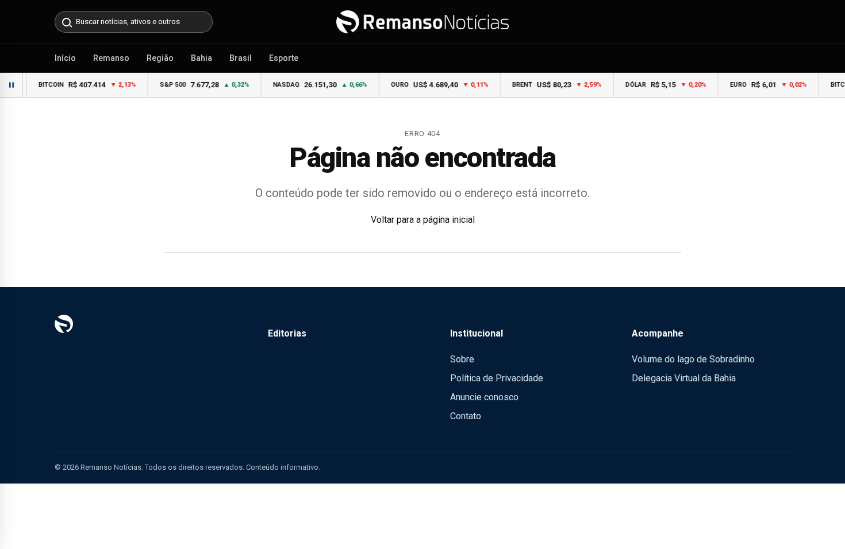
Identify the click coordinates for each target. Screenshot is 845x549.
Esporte (283, 58)
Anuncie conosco (484, 397)
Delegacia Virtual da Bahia (684, 378)
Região (160, 58)
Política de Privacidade (496, 378)
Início (65, 58)
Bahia (201, 58)
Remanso (111, 58)
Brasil (240, 58)
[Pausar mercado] (11, 85)
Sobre (462, 359)
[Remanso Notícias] (422, 21)
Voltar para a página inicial (423, 219)
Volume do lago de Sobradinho (693, 359)
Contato (465, 416)
